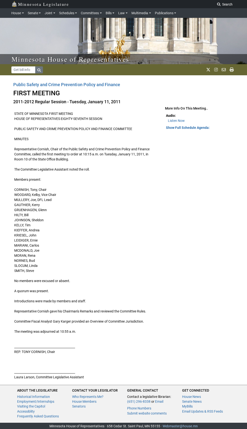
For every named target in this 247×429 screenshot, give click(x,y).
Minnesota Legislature (43, 4)
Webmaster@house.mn (180, 426)
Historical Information (33, 397)
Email (159, 401)
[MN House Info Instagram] (216, 69)
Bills (109, 13)
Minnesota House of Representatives (71, 59)
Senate (33, 13)
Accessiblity (26, 411)
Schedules (66, 13)
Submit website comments (147, 413)
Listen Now (176, 121)
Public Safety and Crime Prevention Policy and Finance (66, 84)
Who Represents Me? (87, 397)
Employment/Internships (35, 401)
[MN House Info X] (208, 69)
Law (121, 13)
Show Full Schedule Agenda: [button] (188, 128)
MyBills (187, 406)
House (16, 13)
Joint (48, 13)
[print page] (232, 69)
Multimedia (139, 13)
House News (191, 397)
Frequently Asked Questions (38, 416)
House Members (84, 401)
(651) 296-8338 (139, 401)
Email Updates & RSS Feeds (202, 411)
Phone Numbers (139, 408)
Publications (164, 13)
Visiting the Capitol (31, 406)
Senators (79, 406)
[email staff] (224, 69)
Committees (90, 13)
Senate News (192, 401)
